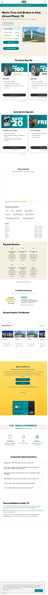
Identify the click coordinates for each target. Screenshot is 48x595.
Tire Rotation (34, 510)
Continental (15, 516)
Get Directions (31, 171)
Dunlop (20, 516)
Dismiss (38, 590)
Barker (39, 506)
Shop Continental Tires (14, 94)
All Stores (8, 5)
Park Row (33, 506)
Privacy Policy (11, 587)
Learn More (6, 87)
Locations (14, 5)
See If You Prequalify (23, 379)
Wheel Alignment (20, 510)
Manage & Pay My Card (32, 387)
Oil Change (40, 510)
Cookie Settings (6, 589)
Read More (12, 260)
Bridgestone (10, 516)
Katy (36, 506)
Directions (33, 19)
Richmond (11, 507)
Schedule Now (14, 147)
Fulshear (5, 507)
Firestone (25, 516)
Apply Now (23, 383)
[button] (21, 101)
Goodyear (29, 516)
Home (4, 5)
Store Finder (42, 325)
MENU (2, 2)
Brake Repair (13, 510)
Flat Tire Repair (28, 510)
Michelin (36, 516)
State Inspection (6, 512)
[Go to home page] (24, 2)
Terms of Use (17, 587)
